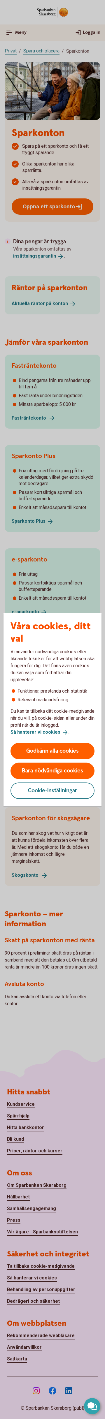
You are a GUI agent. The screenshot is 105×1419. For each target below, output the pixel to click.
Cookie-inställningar (52, 790)
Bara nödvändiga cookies (52, 770)
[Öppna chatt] (92, 1406)
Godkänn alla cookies (52, 750)
